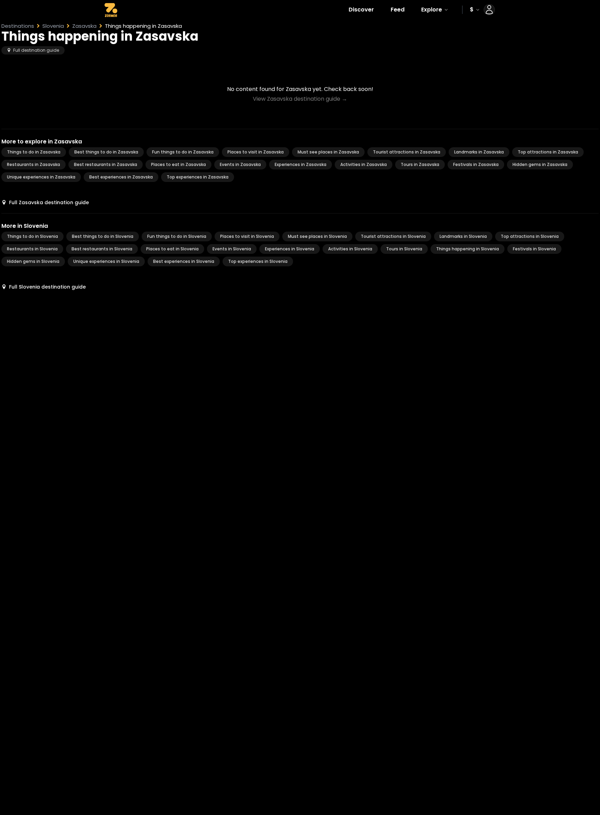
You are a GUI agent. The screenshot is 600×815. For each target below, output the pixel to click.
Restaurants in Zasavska (33, 164)
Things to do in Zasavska (33, 152)
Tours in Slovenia (404, 249)
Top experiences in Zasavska (197, 177)
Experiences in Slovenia (289, 249)
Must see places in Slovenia (317, 236)
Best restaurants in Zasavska (105, 164)
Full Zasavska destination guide (49, 202)
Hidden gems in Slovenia (33, 261)
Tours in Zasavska (420, 164)
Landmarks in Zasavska (479, 152)
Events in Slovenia (231, 249)
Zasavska (84, 26)
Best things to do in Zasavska (106, 152)
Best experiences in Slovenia (183, 261)
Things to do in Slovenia (32, 236)
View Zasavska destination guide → (300, 99)
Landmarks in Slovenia (463, 236)
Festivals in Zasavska (476, 164)
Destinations (17, 26)
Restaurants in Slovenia (32, 249)
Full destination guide (36, 50)
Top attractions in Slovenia (530, 236)
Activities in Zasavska (363, 164)
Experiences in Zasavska (300, 164)
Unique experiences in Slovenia (106, 261)
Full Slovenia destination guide (47, 286)
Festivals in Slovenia (534, 249)
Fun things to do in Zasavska (183, 152)
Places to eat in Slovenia (172, 249)
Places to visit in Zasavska (255, 152)
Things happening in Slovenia (467, 249)
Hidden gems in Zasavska (539, 164)
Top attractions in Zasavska (548, 152)
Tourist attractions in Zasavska (406, 152)
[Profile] (489, 9)
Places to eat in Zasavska (178, 164)
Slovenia (53, 26)
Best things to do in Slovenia (102, 236)
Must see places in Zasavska (328, 152)
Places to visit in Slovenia (247, 236)
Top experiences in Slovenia (258, 261)
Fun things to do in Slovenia (176, 236)
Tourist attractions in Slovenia (393, 236)
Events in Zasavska (240, 164)
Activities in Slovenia (350, 249)
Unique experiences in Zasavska (41, 177)
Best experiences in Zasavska (121, 177)
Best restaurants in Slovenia (102, 249)
